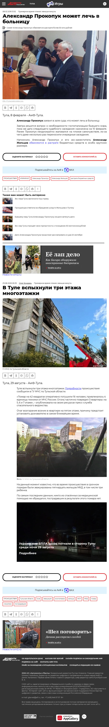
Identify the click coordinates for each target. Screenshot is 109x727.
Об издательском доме (32, 659)
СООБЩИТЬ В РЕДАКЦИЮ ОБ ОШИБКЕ (85, 665)
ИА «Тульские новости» (13, 101)
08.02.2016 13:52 (9, 11)
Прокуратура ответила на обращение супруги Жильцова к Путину (44, 208)
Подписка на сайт (30, 662)
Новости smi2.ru (12, 274)
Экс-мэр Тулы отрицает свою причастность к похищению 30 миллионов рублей (50, 226)
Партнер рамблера (46, 716)
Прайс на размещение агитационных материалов (44, 665)
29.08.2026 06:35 (10, 283)
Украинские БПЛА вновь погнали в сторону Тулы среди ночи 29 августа (57, 545)
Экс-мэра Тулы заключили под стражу (32, 199)
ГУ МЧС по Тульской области (35, 479)
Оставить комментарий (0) (85, 157)
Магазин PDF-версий (54, 659)
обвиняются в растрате (44, 142)
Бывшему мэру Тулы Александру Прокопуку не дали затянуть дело (45, 217)
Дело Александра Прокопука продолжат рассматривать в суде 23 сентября (48, 235)
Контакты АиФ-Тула (49, 662)
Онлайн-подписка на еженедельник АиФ (84, 659)
